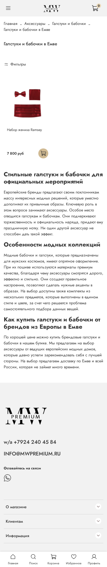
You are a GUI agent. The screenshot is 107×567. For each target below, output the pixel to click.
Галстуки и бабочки (69, 23)
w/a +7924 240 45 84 (30, 442)
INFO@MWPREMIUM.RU (32, 453)
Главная (10, 23)
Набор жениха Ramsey (24, 129)
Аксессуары (34, 23)
